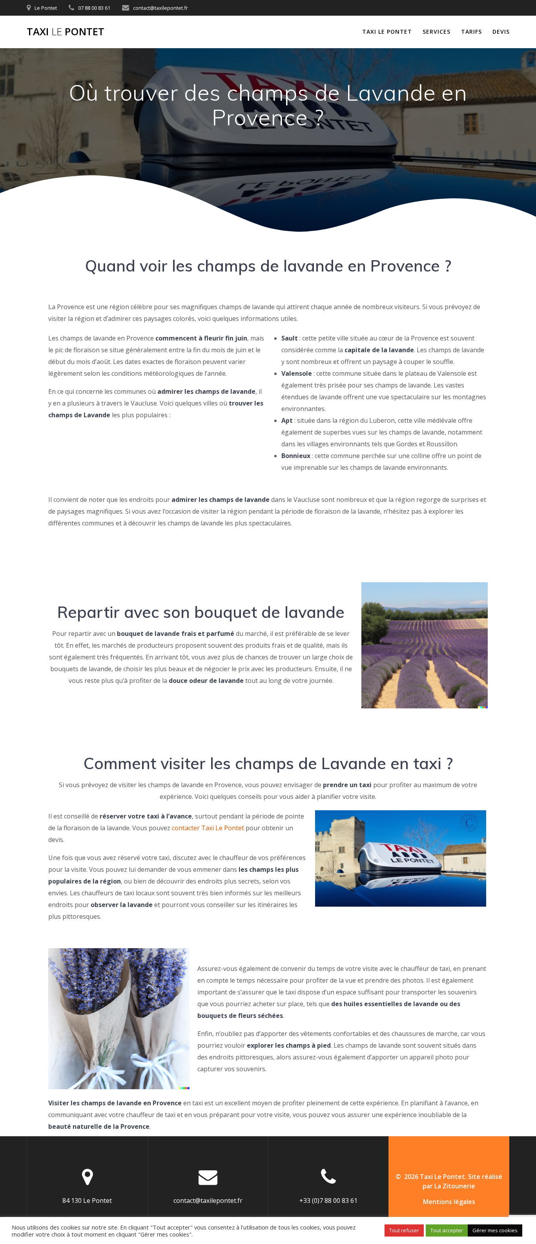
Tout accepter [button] (446, 1230)
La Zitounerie (454, 1186)
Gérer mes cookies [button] (495, 1230)
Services (436, 31)
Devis (501, 31)
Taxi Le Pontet (387, 31)
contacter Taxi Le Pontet (208, 828)
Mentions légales (449, 1201)
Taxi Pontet (65, 32)
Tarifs (471, 31)
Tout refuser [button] (404, 1230)
